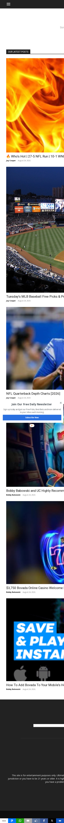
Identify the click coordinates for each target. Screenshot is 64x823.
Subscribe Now (32, 417)
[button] (31, 404)
